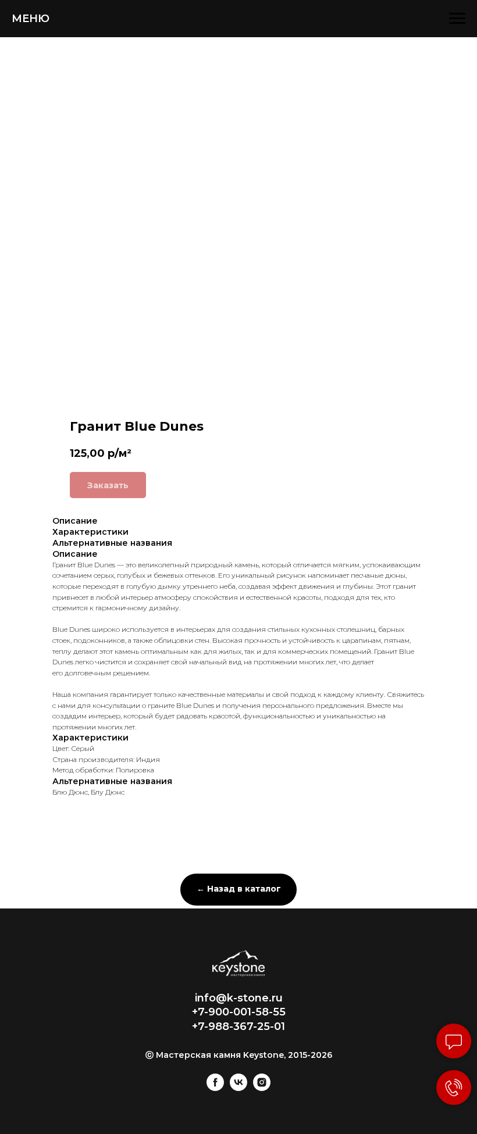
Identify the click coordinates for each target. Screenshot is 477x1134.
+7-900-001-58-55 (239, 1012)
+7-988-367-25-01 (238, 1026)
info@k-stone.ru (239, 998)
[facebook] (215, 1088)
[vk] (238, 1088)
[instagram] (261, 1088)
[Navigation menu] (457, 18)
